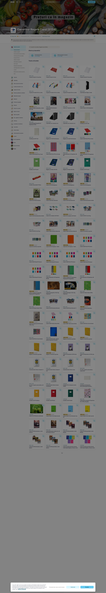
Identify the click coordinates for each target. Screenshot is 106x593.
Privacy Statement (22, 589)
